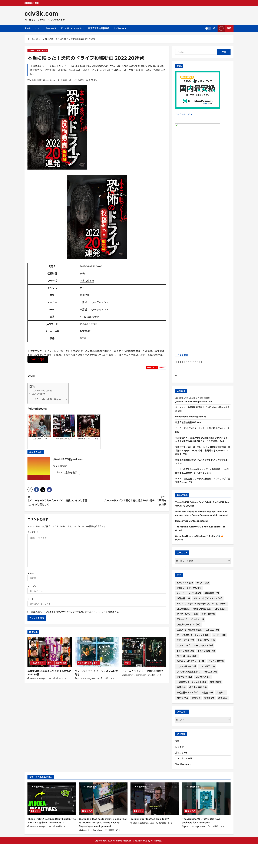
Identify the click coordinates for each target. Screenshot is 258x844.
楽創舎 (207, 692)
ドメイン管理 (206, 650)
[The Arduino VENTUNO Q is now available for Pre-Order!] (206, 798)
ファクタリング (186, 666)
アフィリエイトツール (71, 28)
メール (31, 586)
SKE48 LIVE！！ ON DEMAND (194, 609)
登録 (177, 741)
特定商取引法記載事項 (98, 28)
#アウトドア (185, 582)
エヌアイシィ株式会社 (189, 629)
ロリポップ (203, 676)
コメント (32, 531)
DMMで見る (37, 359)
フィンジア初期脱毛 (188, 671)
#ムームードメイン (189, 593)
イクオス (197, 619)
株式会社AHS (198, 687)
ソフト (183, 645)
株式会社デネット (187, 692)
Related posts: (44, 390)
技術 (215, 682)
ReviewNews (141, 840)
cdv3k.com (41, 13)
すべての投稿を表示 (66, 472)
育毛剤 (209, 697)
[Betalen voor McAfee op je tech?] (154, 798)
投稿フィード (181, 752)
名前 (30, 573)
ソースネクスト (203, 645)
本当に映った (41, 50)
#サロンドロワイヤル (189, 588)
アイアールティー (187, 614)
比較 (220, 692)
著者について (39, 394)
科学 (182, 697)
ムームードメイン (183, 114)
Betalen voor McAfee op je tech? (191, 521)
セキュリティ (206, 640)
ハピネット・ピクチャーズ (191, 661)
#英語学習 (212, 593)
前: (57, 500)
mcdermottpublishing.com (189, 416)
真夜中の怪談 (60, 663)
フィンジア (207, 666)
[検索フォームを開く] (214, 28)
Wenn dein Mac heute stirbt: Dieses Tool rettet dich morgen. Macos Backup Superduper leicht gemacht (102, 822)
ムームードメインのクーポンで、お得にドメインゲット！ (202, 428)
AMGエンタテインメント (208, 598)
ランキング (184, 676)
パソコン (216, 661)
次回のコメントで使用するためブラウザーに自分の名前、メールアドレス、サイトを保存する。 (75, 611)
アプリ (208, 614)
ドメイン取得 (185, 650)
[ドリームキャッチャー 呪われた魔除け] (144, 652)
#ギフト (202, 582)
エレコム (212, 629)
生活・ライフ (35, 811)
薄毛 (222, 697)
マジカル (210, 671)
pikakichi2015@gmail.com (43, 80)
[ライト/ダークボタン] (208, 28)
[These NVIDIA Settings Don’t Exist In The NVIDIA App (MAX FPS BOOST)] (51, 798)
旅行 (181, 687)
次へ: (135, 500)
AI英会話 (183, 598)
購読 (229, 28)
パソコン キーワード (45, 28)
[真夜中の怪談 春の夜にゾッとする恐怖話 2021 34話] (49, 652)
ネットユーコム (187, 656)
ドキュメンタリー (38, 663)
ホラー (31, 50)
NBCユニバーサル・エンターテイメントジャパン (201, 603)
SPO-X (220, 609)
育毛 (196, 697)
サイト (30, 599)
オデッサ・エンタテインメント (193, 635)
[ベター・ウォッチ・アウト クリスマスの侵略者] (97, 652)
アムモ (182, 619)
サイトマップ (120, 28)
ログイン (179, 746)
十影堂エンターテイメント (94, 302)
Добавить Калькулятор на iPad (191, 401)
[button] (30, 489)
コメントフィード (183, 758)
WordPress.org (183, 764)
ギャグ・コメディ (84, 663)
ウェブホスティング (188, 624)
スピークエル (185, 640)
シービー (219, 635)
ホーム (27, 28)
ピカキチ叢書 (181, 355)
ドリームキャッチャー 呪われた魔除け (142, 670)
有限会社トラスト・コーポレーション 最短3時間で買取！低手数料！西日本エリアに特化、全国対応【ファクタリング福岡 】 (202, 450)
